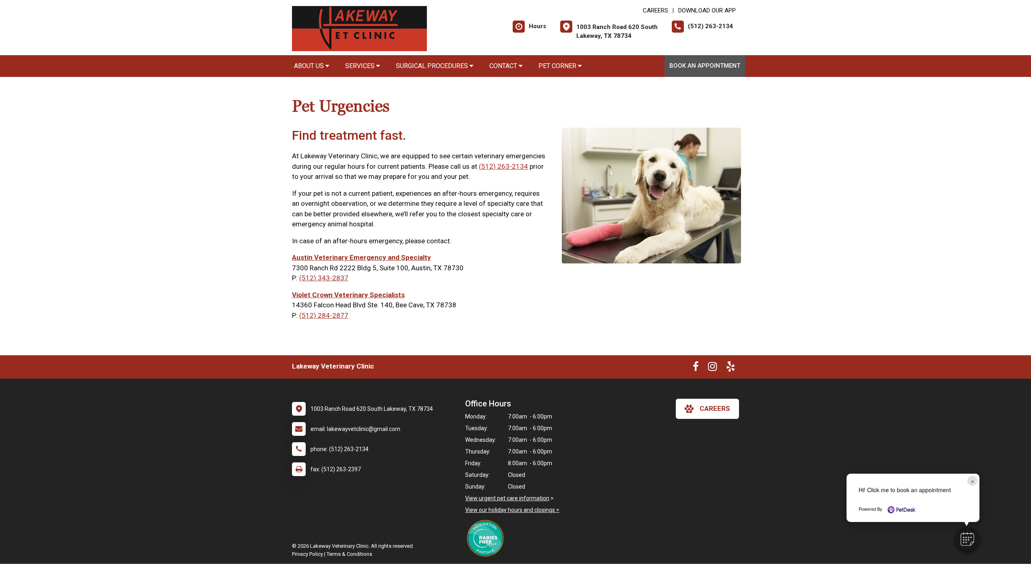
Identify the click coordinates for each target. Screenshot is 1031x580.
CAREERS (655, 10)
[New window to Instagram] (712, 368)
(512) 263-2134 (503, 166)
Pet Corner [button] (558, 66)
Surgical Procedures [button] (433, 66)
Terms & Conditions (349, 554)
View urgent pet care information (507, 498)
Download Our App (707, 10)
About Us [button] (309, 66)
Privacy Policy (307, 554)
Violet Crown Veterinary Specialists (348, 295)
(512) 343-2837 (323, 278)
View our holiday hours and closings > (512, 510)
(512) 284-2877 (323, 315)
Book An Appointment (704, 65)
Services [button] (360, 66)
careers (715, 408)
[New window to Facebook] (696, 368)
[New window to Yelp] (730, 368)
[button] (967, 539)
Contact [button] (504, 66)
